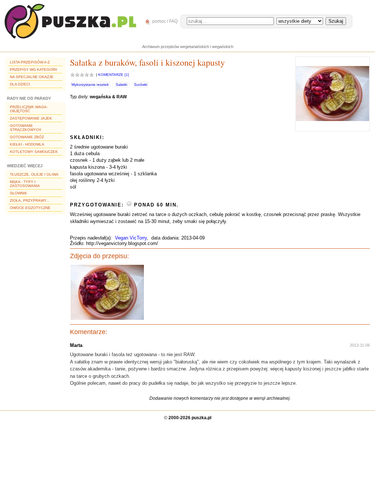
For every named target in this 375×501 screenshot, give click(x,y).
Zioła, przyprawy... (29, 200)
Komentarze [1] (113, 75)
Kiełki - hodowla (27, 144)
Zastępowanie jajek (31, 118)
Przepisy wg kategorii (33, 69)
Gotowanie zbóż (27, 137)
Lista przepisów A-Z (30, 62)
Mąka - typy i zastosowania (25, 184)
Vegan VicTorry (131, 238)
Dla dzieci (20, 84)
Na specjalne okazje (31, 77)
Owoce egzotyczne (30, 208)
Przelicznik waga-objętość (29, 109)
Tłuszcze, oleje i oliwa (34, 174)
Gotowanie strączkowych (25, 128)
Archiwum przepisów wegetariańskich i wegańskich (187, 46)
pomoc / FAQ (164, 21)
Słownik (18, 193)
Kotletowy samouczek (34, 152)
